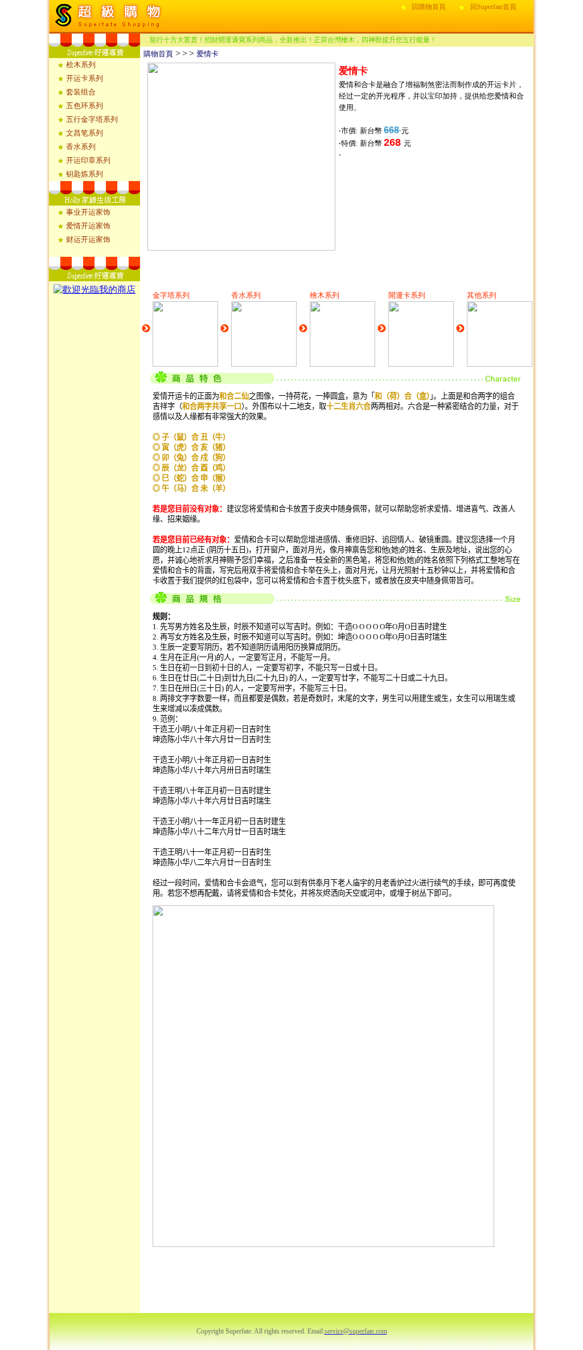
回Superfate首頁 (493, 7)
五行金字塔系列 (92, 119)
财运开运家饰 (88, 239)
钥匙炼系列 (84, 174)
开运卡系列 (84, 78)
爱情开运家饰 (88, 225)
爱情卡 (207, 54)
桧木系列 (81, 64)
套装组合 (81, 92)
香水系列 (81, 146)
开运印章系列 (88, 160)
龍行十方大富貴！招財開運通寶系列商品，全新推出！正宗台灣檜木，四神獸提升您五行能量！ (293, 40)
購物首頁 (156, 54)
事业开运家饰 (88, 212)
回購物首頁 (429, 7)
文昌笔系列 (84, 133)
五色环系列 (84, 105)
